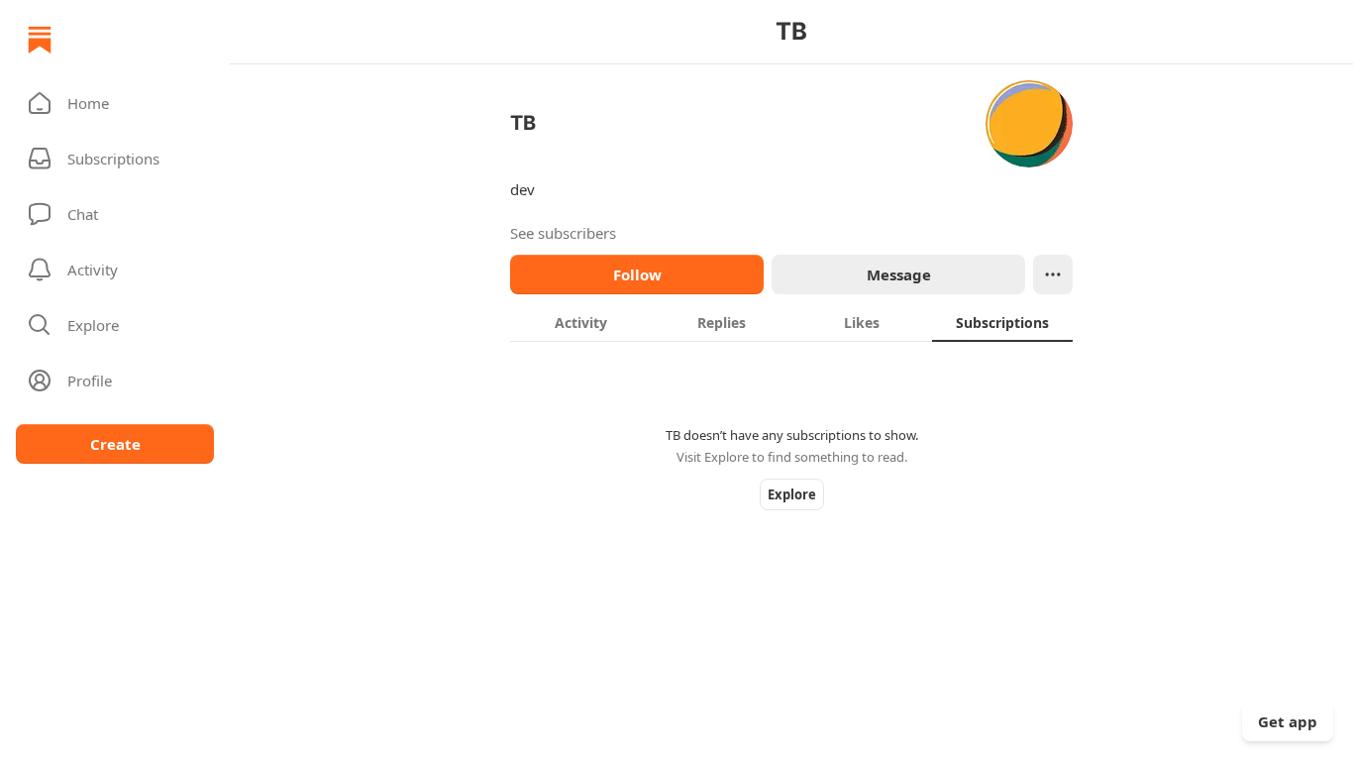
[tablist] (791, 322)
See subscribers (563, 233)
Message (899, 274)
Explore (792, 494)
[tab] (580, 322)
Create (115, 444)
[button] (115, 103)
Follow (637, 274)
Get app (1287, 721)
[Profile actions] (1053, 274)
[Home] (39, 39)
